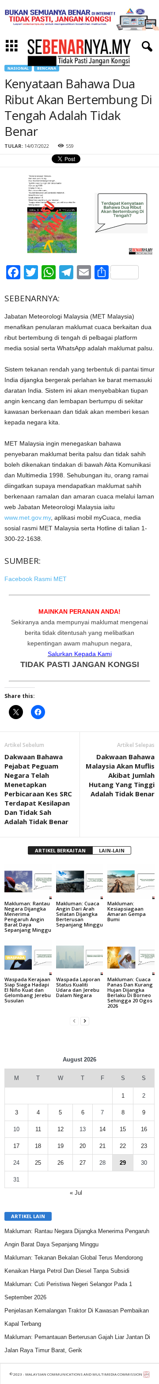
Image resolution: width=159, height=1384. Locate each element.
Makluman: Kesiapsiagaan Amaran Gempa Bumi (126, 911)
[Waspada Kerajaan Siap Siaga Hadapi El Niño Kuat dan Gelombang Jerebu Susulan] (28, 957)
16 (144, 1129)
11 (38, 1129)
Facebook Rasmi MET (35, 578)
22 (123, 1146)
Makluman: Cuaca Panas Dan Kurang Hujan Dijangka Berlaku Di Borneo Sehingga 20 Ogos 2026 (130, 992)
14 (102, 1129)
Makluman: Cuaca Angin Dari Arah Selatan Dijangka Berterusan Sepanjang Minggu (79, 914)
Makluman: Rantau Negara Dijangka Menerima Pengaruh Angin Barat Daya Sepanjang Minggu (27, 916)
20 (83, 1146)
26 (60, 1162)
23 (144, 1146)
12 (60, 1129)
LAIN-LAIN (112, 850)
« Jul (76, 1192)
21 (102, 1146)
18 (38, 1146)
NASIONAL (18, 68)
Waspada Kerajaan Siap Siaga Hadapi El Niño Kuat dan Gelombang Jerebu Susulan (27, 990)
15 (123, 1129)
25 (38, 1162)
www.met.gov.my (27, 517)
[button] (145, 46)
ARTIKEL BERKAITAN (60, 850)
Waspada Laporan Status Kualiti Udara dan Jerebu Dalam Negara (78, 987)
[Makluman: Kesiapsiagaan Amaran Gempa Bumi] (131, 881)
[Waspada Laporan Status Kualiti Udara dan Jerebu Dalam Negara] (79, 957)
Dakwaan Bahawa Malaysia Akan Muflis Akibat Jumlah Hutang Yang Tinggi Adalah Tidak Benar (120, 775)
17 (16, 1146)
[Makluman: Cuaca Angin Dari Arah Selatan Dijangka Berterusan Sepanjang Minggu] (79, 881)
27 (83, 1162)
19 (60, 1146)
